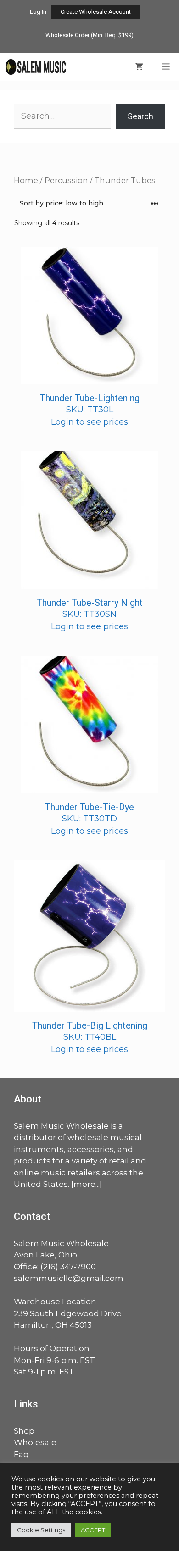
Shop (24, 1430)
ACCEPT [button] (93, 1530)
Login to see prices (89, 422)
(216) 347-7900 (68, 1266)
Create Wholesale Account (96, 11)
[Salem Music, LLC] (36, 67)
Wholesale (35, 1442)
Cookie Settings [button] (41, 1530)
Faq (21, 1454)
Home (26, 180)
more (84, 1184)
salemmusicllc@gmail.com (68, 1278)
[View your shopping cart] (139, 67)
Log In (38, 11)
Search (140, 116)
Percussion (66, 180)
